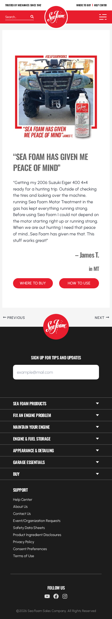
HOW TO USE (79, 283)
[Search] (32, 17)
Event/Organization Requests (36, 521)
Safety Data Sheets (29, 528)
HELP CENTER (100, 5)
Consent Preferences (30, 549)
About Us (20, 506)
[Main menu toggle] (103, 17)
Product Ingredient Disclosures (37, 535)
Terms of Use (23, 556)
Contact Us (22, 513)
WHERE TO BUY (83, 5)
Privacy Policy (23, 542)
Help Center (22, 499)
